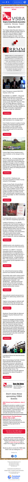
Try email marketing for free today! (14, 479)
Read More (7, 113)
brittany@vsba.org (16, 472)
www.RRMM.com (16, 70)
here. (21, 449)
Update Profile (7, 470)
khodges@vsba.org (14, 442)
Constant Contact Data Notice (17, 470)
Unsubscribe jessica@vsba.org (14, 468)
